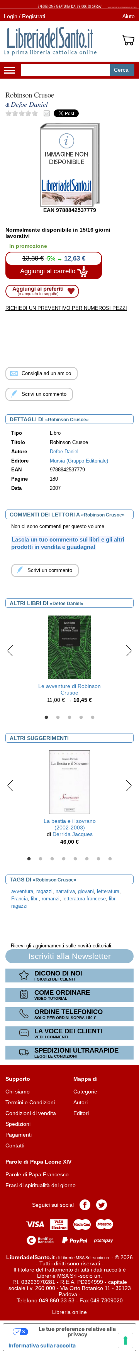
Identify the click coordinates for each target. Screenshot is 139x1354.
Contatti (14, 1145)
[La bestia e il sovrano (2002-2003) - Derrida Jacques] (69, 782)
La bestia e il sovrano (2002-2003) (70, 824)
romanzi (50, 899)
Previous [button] (10, 650)
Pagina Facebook (85, 1204)
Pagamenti (18, 1135)
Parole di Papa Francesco (37, 1174)
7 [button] (98, 859)
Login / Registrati (24, 16)
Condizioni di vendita (30, 1113)
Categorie (85, 1091)
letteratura (108, 891)
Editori (81, 1113)
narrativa (65, 891)
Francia (19, 899)
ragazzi (44, 891)
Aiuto (128, 16)
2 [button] (58, 718)
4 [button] (81, 718)
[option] (69, 661)
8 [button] (110, 859)
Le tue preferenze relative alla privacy (77, 1331)
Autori (80, 1102)
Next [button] (129, 650)
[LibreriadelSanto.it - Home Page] (50, 41)
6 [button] (87, 859)
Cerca (121, 70)
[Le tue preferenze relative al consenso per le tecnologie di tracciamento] (125, 1340)
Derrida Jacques (73, 834)
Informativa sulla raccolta (42, 1345)
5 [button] (93, 718)
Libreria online (69, 1312)
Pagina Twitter (101, 1204)
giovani (86, 891)
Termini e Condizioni (30, 1102)
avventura (22, 891)
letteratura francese (84, 899)
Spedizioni (18, 1124)
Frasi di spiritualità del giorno (40, 1185)
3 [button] (69, 718)
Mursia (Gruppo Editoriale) (79, 461)
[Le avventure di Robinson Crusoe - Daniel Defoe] (69, 647)
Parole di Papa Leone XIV (38, 1162)
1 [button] (46, 718)
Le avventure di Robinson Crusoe (69, 689)
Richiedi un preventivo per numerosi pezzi (66, 308)
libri (35, 899)
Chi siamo (17, 1091)
